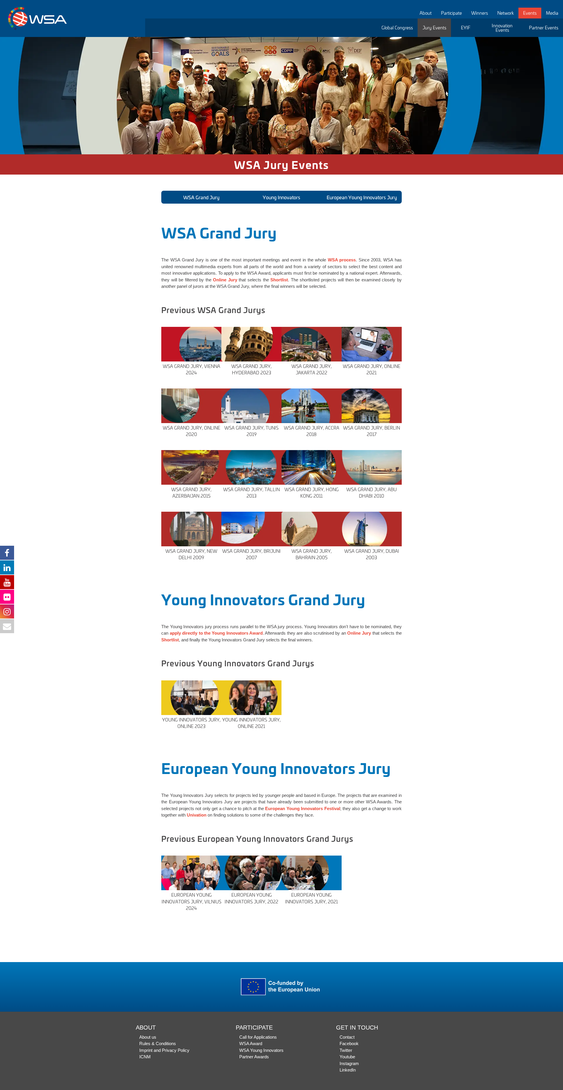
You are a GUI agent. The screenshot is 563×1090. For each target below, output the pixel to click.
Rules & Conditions (157, 1043)
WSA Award (250, 1043)
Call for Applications (258, 1037)
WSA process (342, 259)
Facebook (349, 1043)
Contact (347, 1037)
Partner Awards (254, 1056)
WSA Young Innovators (261, 1050)
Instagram (349, 1063)
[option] (281, 95)
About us (147, 1037)
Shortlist (279, 279)
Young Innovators (281, 197)
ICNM (145, 1056)
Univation (196, 814)
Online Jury (359, 633)
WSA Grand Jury (201, 197)
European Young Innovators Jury (362, 197)
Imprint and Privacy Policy (164, 1050)
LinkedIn (348, 1069)
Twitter (346, 1050)
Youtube (347, 1056)
